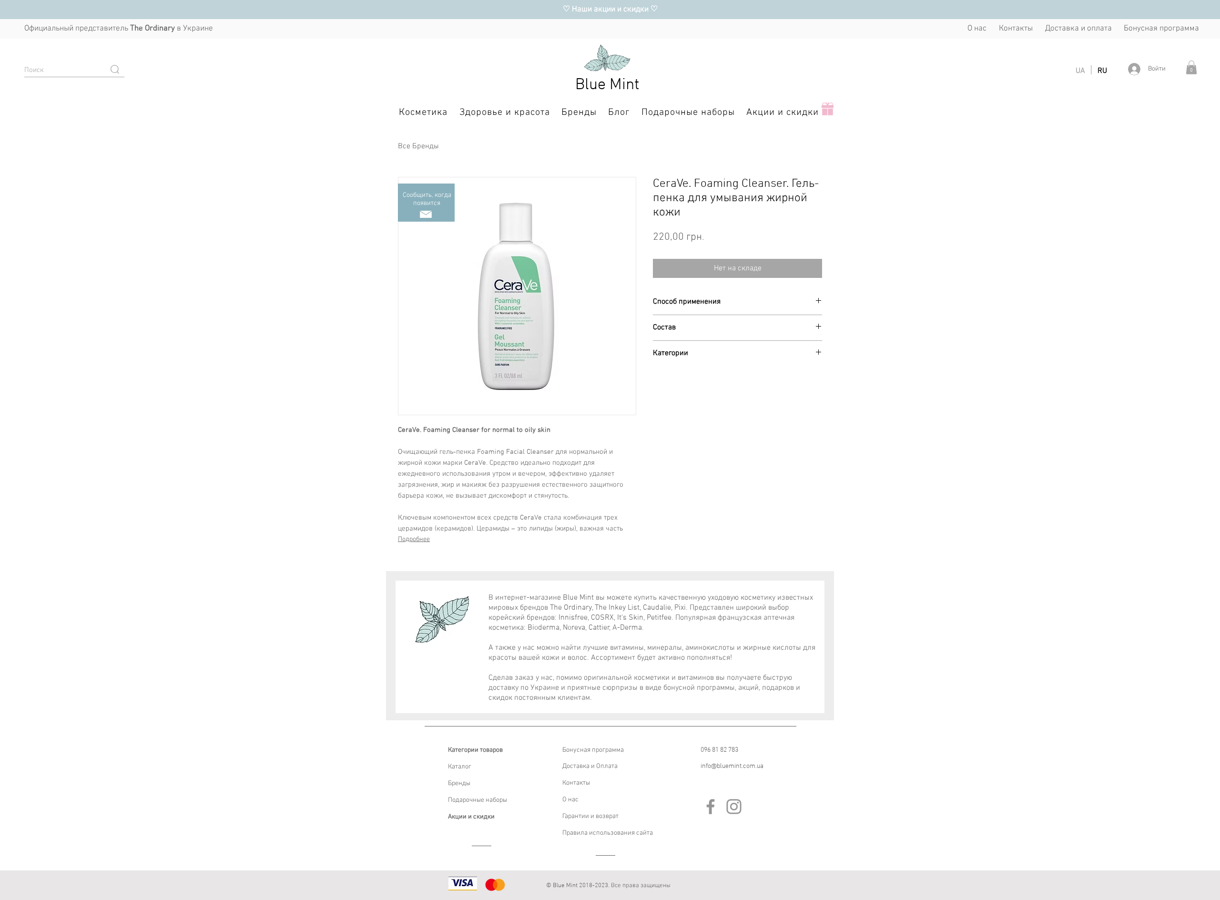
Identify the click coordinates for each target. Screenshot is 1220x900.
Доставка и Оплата (590, 766)
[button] (1191, 67)
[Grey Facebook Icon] (711, 807)
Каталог (459, 767)
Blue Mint (607, 85)
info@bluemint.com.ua (732, 766)
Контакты (576, 783)
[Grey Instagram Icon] (734, 807)
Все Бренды (418, 146)
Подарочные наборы (477, 800)
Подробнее (414, 539)
